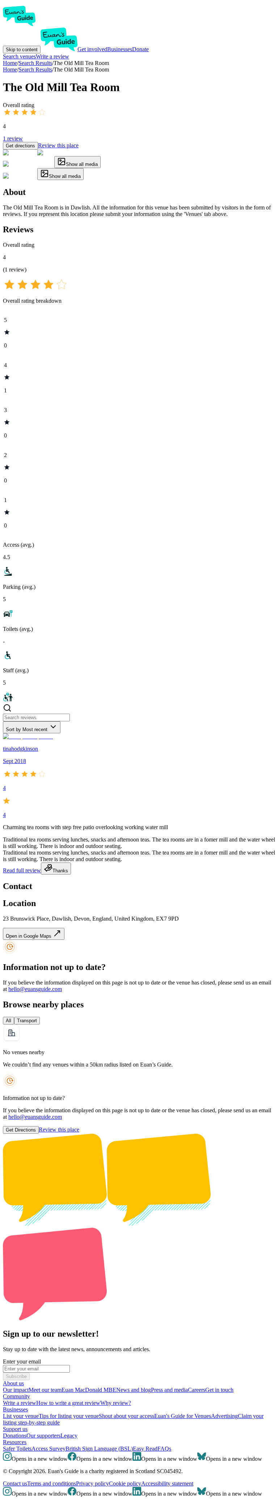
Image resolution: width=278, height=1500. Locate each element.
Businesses (119, 49)
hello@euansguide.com (35, 989)
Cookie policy (125, 1483)
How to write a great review (68, 1403)
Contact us (15, 1483)
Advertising (224, 1416)
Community (16, 1396)
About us (13, 1383)
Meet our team (45, 1390)
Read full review (22, 870)
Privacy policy (92, 1483)
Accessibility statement (167, 1483)
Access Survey (48, 1449)
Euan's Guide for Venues (182, 1416)
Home (10, 69)
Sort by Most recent (26, 729)
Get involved (92, 49)
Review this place (58, 145)
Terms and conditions (51, 1483)
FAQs (164, 1449)
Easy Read (145, 1449)
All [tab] (8, 1020)
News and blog (133, 1390)
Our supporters (43, 1435)
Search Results (35, 69)
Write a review (52, 56)
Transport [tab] (27, 1020)
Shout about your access (126, 1416)
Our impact (16, 1390)
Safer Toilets (17, 1449)
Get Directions (21, 1130)
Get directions (20, 145)
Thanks (60, 870)
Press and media (169, 1390)
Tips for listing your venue (69, 1416)
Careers (196, 1390)
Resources (14, 1442)
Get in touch (219, 1390)
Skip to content (22, 49)
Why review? (115, 1403)
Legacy (68, 1435)
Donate (140, 49)
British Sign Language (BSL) (99, 1449)
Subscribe (16, 1376)
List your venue (21, 1416)
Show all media (82, 164)
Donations (14, 1435)
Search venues (19, 56)
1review (13, 138)
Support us (15, 1429)
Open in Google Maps (29, 936)
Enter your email (22, 1361)
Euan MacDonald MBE (89, 1390)
